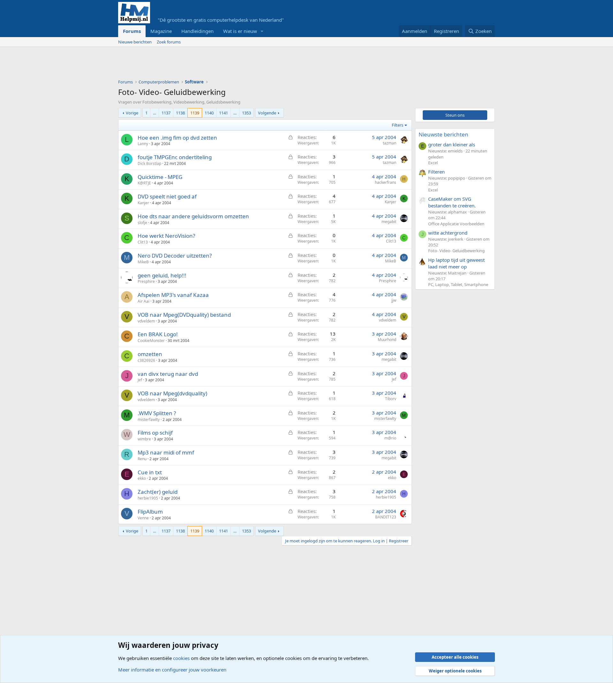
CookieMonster (151, 340)
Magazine (161, 31)
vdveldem (146, 321)
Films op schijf (155, 432)
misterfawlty (149, 419)
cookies (181, 658)
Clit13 (143, 242)
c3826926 (146, 360)
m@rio (390, 438)
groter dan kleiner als (451, 144)
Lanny (143, 143)
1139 (194, 113)
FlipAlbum (150, 511)
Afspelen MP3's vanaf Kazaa (173, 295)
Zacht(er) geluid (158, 491)
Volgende (267, 113)
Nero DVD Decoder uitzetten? (175, 255)
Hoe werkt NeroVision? (166, 235)
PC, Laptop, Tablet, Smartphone (458, 284)
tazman (389, 143)
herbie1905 (148, 498)
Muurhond (387, 339)
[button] (262, 31)
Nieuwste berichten (443, 134)
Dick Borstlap (149, 163)
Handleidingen (197, 31)
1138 (180, 113)
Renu (142, 459)
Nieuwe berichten (135, 42)
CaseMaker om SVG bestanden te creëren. (452, 202)
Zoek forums (169, 42)
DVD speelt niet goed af (167, 196)
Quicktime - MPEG (160, 177)
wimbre (144, 439)
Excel (433, 163)
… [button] (154, 113)
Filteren (436, 171)
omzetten (150, 354)
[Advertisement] (234, 64)
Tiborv (390, 398)
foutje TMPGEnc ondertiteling (175, 157)
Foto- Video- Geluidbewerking (456, 250)
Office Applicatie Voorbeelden (456, 224)
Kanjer (143, 203)
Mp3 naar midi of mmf (166, 452)
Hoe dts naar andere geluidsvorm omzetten (193, 216)
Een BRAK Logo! (158, 334)
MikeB (143, 262)
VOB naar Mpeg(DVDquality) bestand (184, 314)
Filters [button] (397, 125)
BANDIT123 (385, 517)
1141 (223, 113)
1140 (209, 113)
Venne (143, 518)
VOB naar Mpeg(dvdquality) (172, 393)
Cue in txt (150, 472)
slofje (142, 222)
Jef (140, 380)
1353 (246, 113)
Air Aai (143, 301)
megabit (389, 221)
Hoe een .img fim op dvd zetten (177, 137)
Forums (132, 31)
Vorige (132, 113)
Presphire (146, 281)
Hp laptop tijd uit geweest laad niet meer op (456, 263)
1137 (166, 113)
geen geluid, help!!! (162, 275)
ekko (142, 478)
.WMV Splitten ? (157, 413)
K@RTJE (144, 183)
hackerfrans (385, 182)
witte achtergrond (447, 232)
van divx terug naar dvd (168, 373)
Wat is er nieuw (240, 31)
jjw (393, 300)
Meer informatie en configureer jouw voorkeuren (172, 669)
